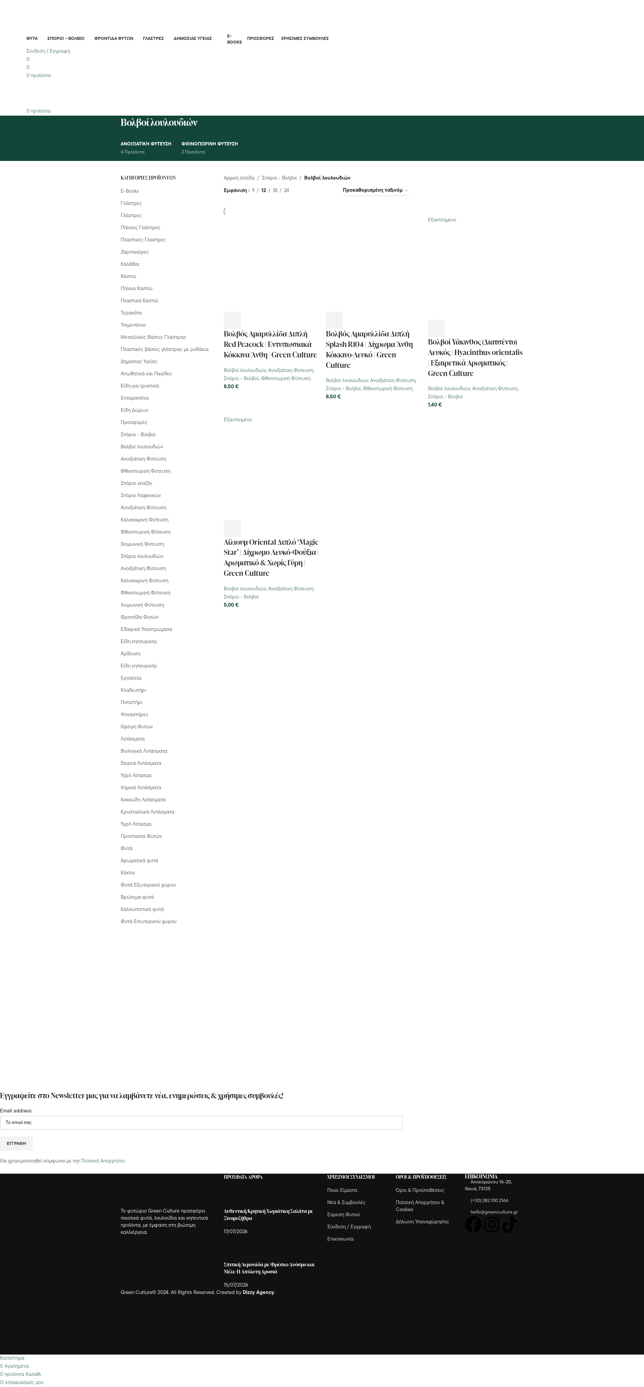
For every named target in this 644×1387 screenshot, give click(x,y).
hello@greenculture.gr (494, 1212)
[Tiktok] (509, 1224)
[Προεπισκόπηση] (250, 320)
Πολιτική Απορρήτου (103, 1161)
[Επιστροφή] (112, 126)
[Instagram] (491, 1224)
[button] (232, 320)
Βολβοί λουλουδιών (245, 370)
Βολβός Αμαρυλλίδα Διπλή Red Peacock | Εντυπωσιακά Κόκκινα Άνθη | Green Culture (270, 344)
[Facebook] (473, 1224)
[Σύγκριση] (268, 320)
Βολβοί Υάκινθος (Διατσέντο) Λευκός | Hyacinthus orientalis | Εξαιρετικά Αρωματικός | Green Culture (475, 357)
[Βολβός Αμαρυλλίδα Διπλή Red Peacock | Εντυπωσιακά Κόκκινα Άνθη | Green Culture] (271, 264)
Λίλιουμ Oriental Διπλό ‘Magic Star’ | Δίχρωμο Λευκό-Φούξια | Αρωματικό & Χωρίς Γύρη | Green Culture (271, 557)
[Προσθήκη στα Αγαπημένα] (287, 320)
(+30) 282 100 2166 (489, 1200)
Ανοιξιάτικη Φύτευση (290, 370)
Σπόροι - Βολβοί (241, 378)
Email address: (16, 1111)
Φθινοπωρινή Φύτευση (286, 378)
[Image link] (158, 1191)
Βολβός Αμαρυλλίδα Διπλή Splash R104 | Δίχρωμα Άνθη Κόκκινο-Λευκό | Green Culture (369, 349)
